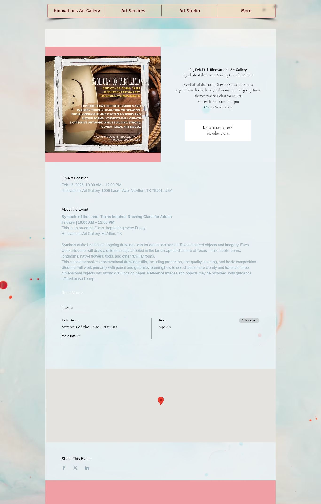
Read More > (72, 293)
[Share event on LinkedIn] (87, 468)
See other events (218, 133)
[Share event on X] (75, 468)
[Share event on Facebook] (64, 468)
